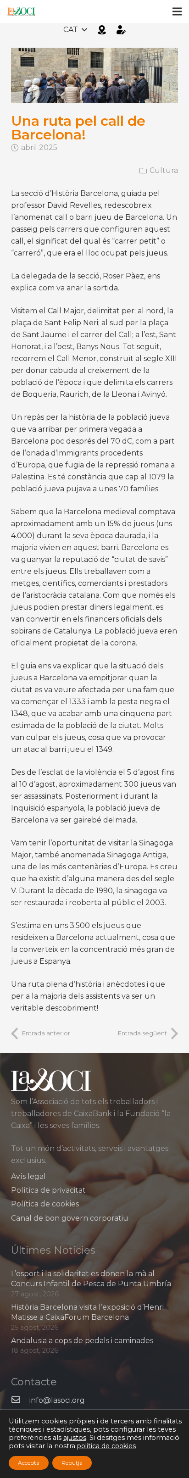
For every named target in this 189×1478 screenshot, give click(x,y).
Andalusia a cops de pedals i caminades (82, 1340)
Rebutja (72, 1462)
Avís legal (28, 1176)
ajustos (74, 1438)
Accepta (28, 1462)
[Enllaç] (21, 11)
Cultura (164, 170)
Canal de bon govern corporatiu (69, 1218)
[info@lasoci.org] (20, 1400)
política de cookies (106, 1446)
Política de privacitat (48, 1190)
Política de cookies (45, 1204)
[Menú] (177, 11)
